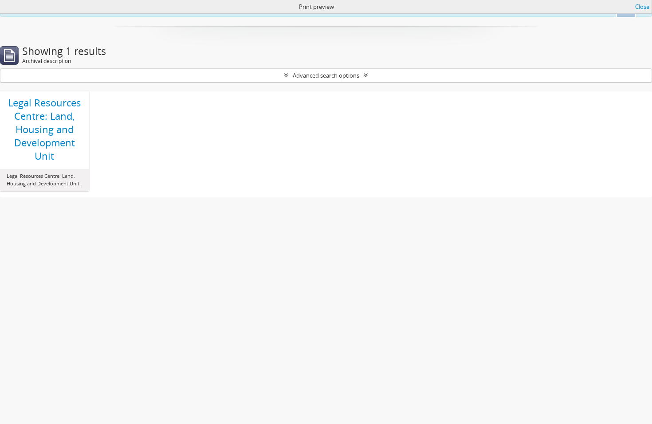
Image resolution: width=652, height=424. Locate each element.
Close (642, 7)
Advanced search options (326, 75)
